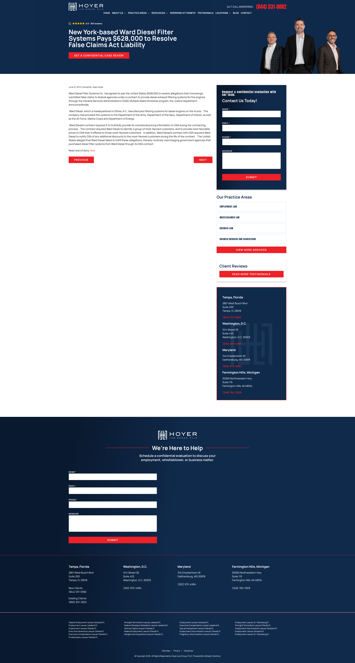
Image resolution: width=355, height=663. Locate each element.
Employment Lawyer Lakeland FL (83, 625)
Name (226, 109)
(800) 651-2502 (78, 602)
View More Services (251, 249)
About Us (117, 12)
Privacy (177, 651)
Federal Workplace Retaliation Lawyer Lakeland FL (146, 625)
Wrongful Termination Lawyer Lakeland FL (142, 622)
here (92, 150)
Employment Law (228, 206)
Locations (221, 12)
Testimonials (205, 12)
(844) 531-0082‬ (231, 317)
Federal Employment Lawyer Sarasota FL (87, 622)
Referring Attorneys (183, 12)
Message (227, 151)
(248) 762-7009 (232, 392)
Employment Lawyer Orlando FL (83, 628)
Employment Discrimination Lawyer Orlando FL (200, 631)
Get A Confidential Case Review (99, 55)
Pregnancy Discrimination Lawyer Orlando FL (199, 634)
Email (226, 123)
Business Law (226, 228)
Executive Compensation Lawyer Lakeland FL (200, 625)
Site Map (166, 651)
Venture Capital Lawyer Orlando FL (139, 628)
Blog (236, 12)
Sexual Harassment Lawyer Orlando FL (197, 628)
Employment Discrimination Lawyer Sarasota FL (256, 628)
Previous (81, 159)
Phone (226, 137)
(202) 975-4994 (232, 343)
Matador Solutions (212, 656)
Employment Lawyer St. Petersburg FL (252, 622)
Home (106, 12)
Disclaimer (188, 651)
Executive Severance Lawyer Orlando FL (86, 631)
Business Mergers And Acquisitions (238, 239)
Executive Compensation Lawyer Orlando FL (88, 634)
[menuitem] (107, 13)
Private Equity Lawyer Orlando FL (83, 637)
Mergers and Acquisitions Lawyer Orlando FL (143, 634)
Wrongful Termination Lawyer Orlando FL (253, 625)
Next (203, 159)
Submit (251, 177)
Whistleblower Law (229, 217)
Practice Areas (137, 12)
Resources (158, 12)
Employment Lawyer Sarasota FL (194, 622)
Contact (246, 12)
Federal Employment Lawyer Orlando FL (141, 631)
